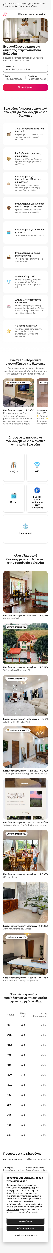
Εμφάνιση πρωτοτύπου (26, 6)
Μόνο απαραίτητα (25, 1228)
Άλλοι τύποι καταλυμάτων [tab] (39, 1159)
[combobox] (25, 69)
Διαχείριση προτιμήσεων (25, 1235)
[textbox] (14, 79)
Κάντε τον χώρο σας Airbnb (32, 14)
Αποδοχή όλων (25, 1221)
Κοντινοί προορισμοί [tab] (12, 1159)
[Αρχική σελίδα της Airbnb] (5, 14)
